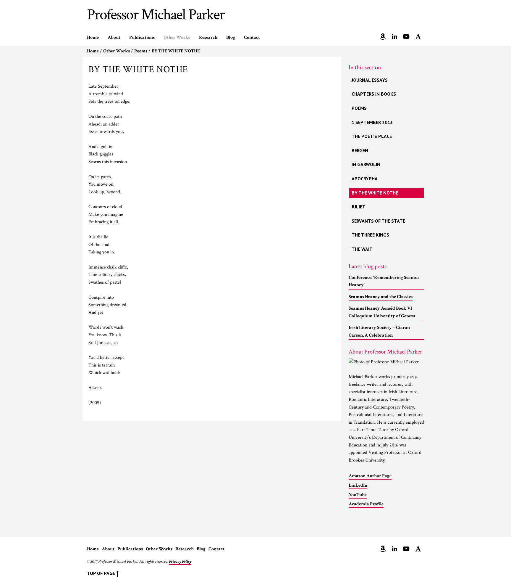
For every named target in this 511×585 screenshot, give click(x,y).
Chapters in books (374, 94)
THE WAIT (362, 249)
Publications (142, 37)
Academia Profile (366, 504)
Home (93, 37)
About (114, 37)
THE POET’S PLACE (372, 136)
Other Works (177, 37)
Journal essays (370, 80)
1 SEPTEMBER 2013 (372, 122)
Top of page (101, 573)
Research (208, 37)
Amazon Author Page (370, 476)
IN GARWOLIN (366, 164)
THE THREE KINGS (370, 235)
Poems (140, 51)
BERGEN (360, 150)
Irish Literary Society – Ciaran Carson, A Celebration (379, 331)
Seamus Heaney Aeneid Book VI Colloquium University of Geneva (382, 312)
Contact (252, 37)
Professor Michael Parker (155, 16)
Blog (230, 37)
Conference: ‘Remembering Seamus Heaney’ (384, 281)
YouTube (358, 495)
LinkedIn (358, 485)
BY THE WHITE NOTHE (375, 193)
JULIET (359, 207)
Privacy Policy (180, 561)
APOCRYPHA (365, 178)
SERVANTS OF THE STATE (378, 221)
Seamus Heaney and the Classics (381, 297)
